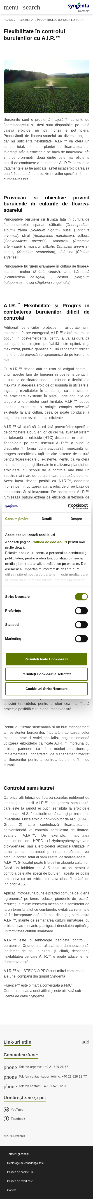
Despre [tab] (76, 519)
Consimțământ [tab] (16, 519)
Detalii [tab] (47, 519)
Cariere (11, 1190)
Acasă (8, 19)
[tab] (46, 1042)
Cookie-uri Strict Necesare (47, 689)
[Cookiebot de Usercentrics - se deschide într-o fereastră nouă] (68, 506)
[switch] (81, 610)
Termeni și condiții (18, 1154)
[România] (78, 5)
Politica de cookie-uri (49, 542)
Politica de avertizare (20, 1181)
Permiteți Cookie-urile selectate (46, 674)
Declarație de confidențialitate (25, 1163)
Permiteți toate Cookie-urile (46, 659)
